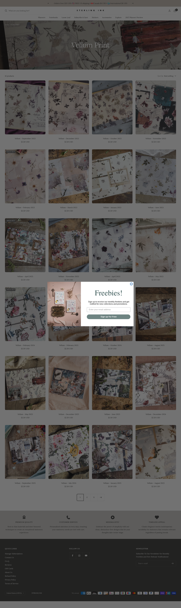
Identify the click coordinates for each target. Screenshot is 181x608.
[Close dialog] (131, 284)
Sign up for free (109, 317)
